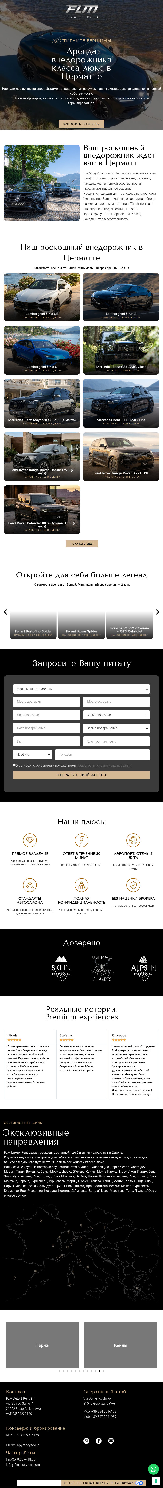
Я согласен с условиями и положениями (73, 765)
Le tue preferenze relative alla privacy (98, 1482)
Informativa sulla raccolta (39, 1483)
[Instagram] (86, 1441)
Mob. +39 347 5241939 (99, 1417)
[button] (82, 543)
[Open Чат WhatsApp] (153, 1469)
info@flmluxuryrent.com (23, 1465)
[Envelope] (111, 1441)
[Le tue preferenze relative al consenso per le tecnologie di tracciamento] (156, 1481)
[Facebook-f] (99, 1441)
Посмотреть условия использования (104, 765)
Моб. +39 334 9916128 (99, 1411)
